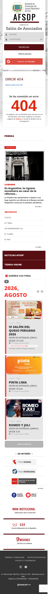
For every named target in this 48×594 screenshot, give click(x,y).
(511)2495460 (20, 581)
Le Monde (9, 185)
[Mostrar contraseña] (39, 39)
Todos (7, 220)
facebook (16, 497)
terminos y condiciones (13, 560)
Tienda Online (13, 267)
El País (7, 242)
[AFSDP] (23, 12)
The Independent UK (13, 231)
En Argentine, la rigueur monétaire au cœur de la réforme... (20, 191)
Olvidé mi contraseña (24, 54)
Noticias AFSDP (14, 257)
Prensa (9, 136)
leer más (36, 209)
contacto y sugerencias (24, 563)
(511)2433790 (32, 581)
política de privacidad (35, 560)
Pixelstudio (23, 587)
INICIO (19, 119)
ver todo (36, 249)
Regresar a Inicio (10, 85)
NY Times (8, 225)
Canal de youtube (30, 497)
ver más (38, 491)
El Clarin (8, 236)
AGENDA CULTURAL (19, 278)
